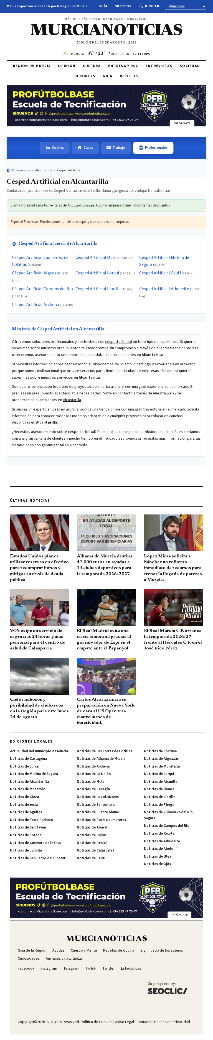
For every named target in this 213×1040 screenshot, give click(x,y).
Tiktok (90, 968)
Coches (58, 147)
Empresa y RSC (123, 65)
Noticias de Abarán (92, 827)
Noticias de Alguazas (161, 758)
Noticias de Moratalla (162, 766)
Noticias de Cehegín (93, 789)
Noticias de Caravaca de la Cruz (36, 842)
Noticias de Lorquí (159, 773)
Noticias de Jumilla (26, 850)
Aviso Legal (124, 1022)
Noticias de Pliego (159, 804)
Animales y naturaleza (64, 958)
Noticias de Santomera (96, 804)
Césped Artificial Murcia (97, 257)
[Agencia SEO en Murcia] (167, 988)
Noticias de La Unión (94, 773)
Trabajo (119, 147)
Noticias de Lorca (24, 766)
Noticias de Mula (90, 781)
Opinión (66, 65)
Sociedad (190, 65)
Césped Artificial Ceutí (160, 273)
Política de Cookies (97, 1022)
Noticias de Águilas (26, 812)
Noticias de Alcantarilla (29, 781)
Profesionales (156, 147)
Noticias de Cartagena (28, 758)
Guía (103, 6)
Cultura (92, 65)
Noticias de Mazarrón (27, 789)
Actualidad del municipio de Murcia (39, 751)
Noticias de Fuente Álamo (98, 812)
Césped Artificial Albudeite (164, 289)
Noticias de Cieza (24, 796)
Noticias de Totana (25, 835)
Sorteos (123, 6)
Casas (88, 147)
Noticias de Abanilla (160, 781)
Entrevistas (159, 65)
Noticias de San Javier (28, 827)
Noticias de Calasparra (95, 850)
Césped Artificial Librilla (98, 289)
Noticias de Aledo (158, 848)
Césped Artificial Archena (35, 305)
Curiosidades (29, 958)
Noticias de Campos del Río (166, 825)
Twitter (108, 968)
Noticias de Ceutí (91, 858)
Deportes (84, 76)
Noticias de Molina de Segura (34, 773)
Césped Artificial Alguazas (36, 273)
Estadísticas (131, 968)
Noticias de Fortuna (160, 751)
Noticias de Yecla (24, 804)
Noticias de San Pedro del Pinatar (37, 858)
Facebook (26, 968)
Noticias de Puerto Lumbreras (101, 819)
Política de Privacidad (172, 1022)
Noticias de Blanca (159, 789)
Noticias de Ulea (157, 856)
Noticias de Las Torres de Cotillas (104, 751)
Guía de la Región (32, 950)
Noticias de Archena (93, 766)
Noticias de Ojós (157, 863)
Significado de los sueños (161, 950)
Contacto (144, 1022)
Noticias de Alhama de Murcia (101, 758)
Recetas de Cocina (118, 950)
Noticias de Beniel (92, 842)
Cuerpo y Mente (84, 950)
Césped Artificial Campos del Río (42, 289)
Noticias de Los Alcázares (98, 796)
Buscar (152, 6)
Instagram (48, 968)
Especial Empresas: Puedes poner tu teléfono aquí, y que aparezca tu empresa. (70, 221)
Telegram (71, 968)
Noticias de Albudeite (162, 841)
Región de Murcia (32, 65)
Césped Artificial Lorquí (97, 273)
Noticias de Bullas (91, 835)
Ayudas (58, 950)
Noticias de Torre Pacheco (31, 819)
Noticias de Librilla (159, 796)
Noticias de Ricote (159, 833)
